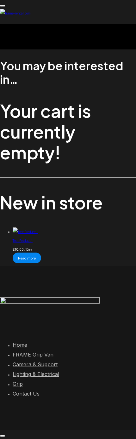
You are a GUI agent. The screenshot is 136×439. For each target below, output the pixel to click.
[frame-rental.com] (15, 13)
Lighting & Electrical (36, 374)
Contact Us (26, 394)
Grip (18, 384)
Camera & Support (35, 364)
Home (20, 345)
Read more (27, 258)
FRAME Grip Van (33, 354)
